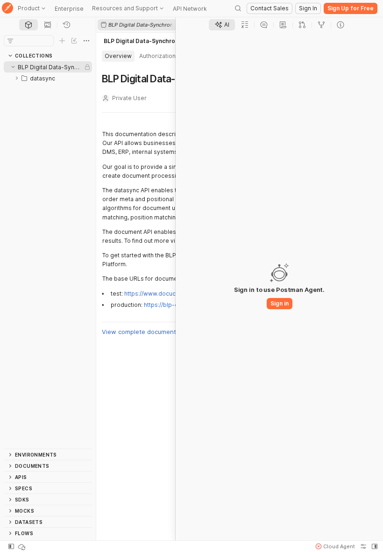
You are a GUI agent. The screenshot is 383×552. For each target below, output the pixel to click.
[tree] (48, 255)
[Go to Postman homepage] (7, 8)
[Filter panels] (10, 40)
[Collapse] (13, 67)
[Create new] (62, 40)
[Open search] (238, 8)
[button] (335, 546)
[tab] (28, 24)
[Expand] (17, 78)
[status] (22, 546)
